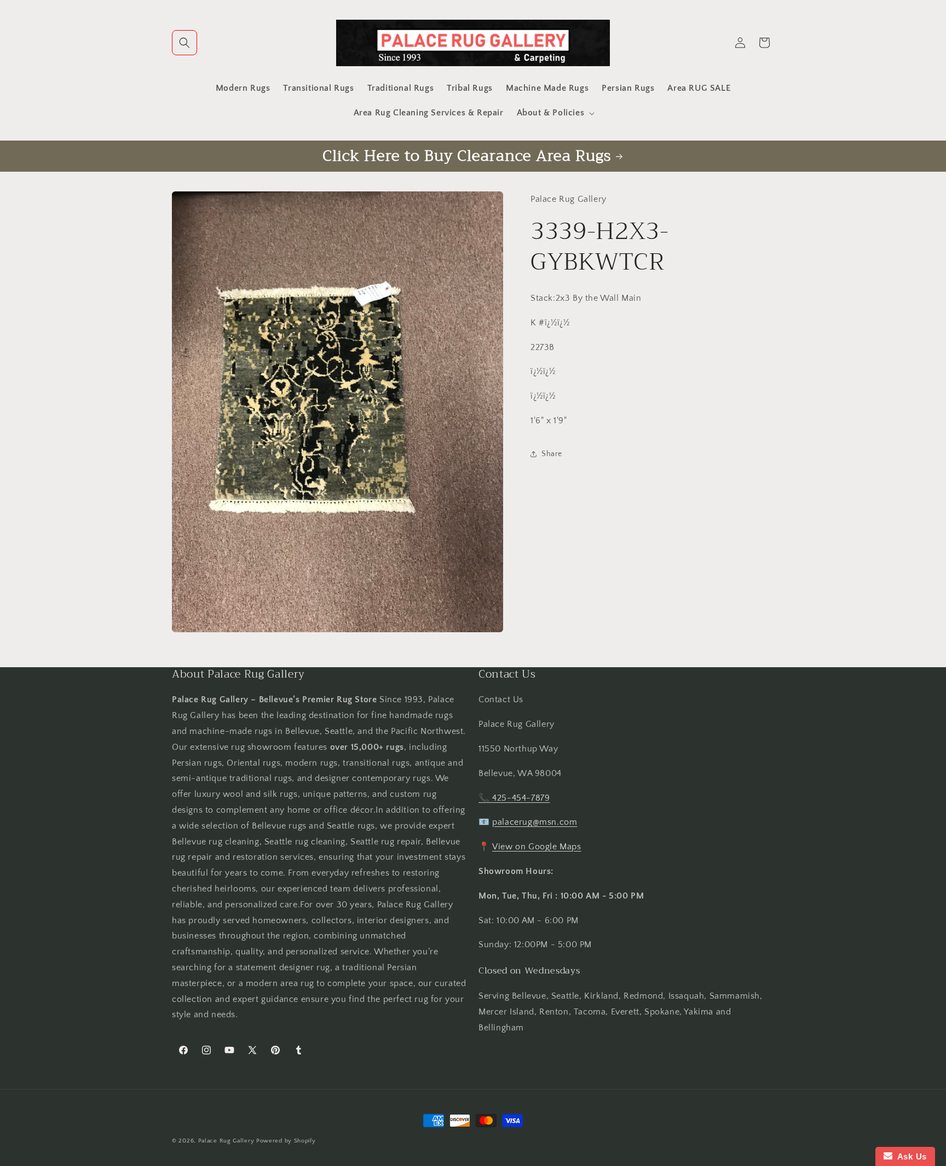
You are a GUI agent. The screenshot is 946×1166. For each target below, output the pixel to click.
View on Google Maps (536, 847)
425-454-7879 (521, 798)
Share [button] (551, 454)
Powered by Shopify (286, 1141)
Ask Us (909, 1156)
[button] (184, 43)
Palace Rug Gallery (226, 1141)
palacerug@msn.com (534, 822)
